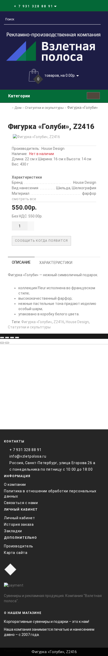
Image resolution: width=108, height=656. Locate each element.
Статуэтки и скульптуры (29, 327)
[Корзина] (88, 6)
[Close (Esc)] (2, 337)
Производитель (18, 546)
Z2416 (58, 322)
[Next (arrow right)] (7, 343)
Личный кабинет (19, 518)
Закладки (13, 531)
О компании (15, 484)
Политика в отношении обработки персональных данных (50, 493)
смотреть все (24, 199)
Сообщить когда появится (41, 241)
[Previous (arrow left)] (2, 343)
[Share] (7, 337)
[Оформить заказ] (94, 6)
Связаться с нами (21, 503)
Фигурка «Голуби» (36, 322)
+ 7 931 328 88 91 (25, 450)
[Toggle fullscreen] (12, 337)
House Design (52, 148)
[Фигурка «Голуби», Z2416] (54, 136)
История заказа (19, 524)
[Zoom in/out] (17, 337)
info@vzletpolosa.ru (27, 456)
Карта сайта (16, 553)
